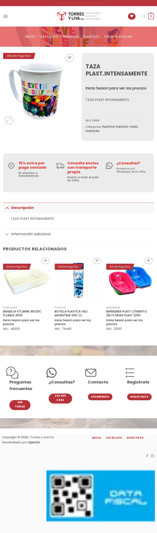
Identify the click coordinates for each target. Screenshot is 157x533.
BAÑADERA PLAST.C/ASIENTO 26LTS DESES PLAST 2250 (126, 313)
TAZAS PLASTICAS (118, 36)
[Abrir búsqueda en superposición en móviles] (143, 16)
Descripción (22, 207)
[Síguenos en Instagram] (152, 456)
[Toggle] (7, 207)
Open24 (34, 442)
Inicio (30, 36)
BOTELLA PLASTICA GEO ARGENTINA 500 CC (71, 313)
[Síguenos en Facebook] (147, 456)
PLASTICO (71, 36)
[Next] (154, 297)
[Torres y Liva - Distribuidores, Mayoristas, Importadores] (78, 16)
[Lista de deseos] (132, 16)
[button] (5, 16)
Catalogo (49, 36)
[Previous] (3, 297)
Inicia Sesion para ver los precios (116, 88)
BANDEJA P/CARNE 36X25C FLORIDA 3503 (22, 313)
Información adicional (30, 234)
